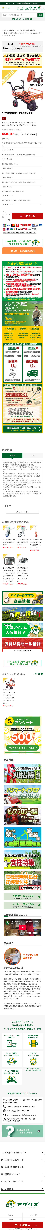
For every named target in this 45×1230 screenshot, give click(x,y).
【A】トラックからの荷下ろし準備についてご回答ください (18, 173)
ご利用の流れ (11, 1215)
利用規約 (33, 1219)
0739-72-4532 (23, 1111)
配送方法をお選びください (10, 164)
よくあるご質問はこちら (22, 250)
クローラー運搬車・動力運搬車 (25, 30)
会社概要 (11, 1219)
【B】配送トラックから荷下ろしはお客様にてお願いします (19, 182)
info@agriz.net (29, 1115)
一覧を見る (37, 674)
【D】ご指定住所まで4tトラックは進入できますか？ (17, 200)
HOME (4, 30)
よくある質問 (33, 1215)
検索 (40, 15)
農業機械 (11, 30)
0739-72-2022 (29, 1106)
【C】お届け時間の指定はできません (12, 191)
